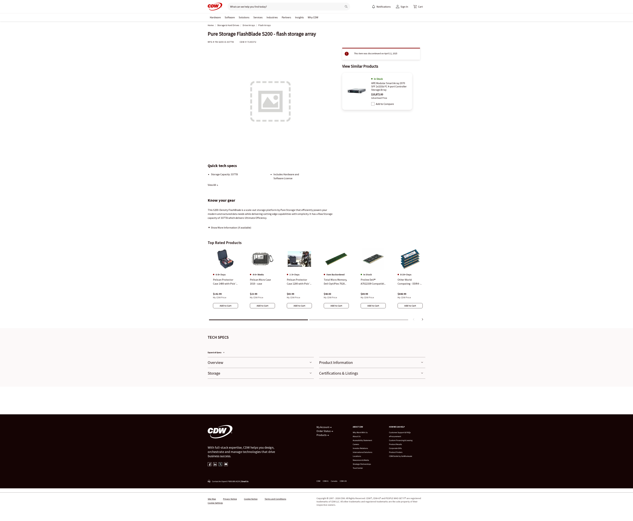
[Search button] (346, 6)
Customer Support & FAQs (400, 432)
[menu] (381, 7)
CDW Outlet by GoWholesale (400, 456)
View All (212, 184)
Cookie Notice (250, 498)
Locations (357, 456)
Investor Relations (360, 448)
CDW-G (325, 481)
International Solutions (362, 452)
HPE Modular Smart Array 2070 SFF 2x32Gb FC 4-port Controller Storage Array (389, 86)
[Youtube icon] (226, 464)
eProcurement (395, 436)
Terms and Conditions (275, 498)
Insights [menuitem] (299, 17)
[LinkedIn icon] (215, 464)
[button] (418, 7)
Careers (356, 444)
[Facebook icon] (209, 464)
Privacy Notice (230, 498)
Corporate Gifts (395, 448)
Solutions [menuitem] (244, 17)
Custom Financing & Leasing (400, 440)
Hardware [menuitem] (215, 17)
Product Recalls (395, 444)
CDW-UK (343, 481)
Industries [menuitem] (272, 17)
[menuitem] (373, 6)
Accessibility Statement (362, 440)
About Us (357, 436)
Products (321, 435)
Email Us (244, 481)
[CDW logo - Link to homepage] (215, 7)
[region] (316, 285)
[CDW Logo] (215, 7)
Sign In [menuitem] (404, 6)
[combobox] (283, 7)
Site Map (212, 498)
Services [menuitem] (258, 17)
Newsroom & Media (361, 460)
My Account (323, 427)
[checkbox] (373, 104)
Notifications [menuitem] (384, 6)
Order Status (323, 431)
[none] (215, 17)
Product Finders (395, 452)
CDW (318, 481)
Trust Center (358, 468)
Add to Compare (385, 104)
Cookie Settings (215, 502)
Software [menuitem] (230, 17)
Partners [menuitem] (286, 17)
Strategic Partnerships (362, 464)
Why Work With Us (360, 432)
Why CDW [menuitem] (313, 17)
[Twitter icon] (220, 464)
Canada (334, 481)
